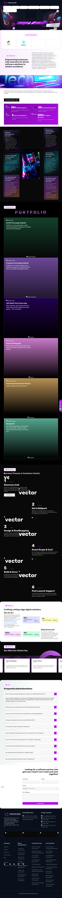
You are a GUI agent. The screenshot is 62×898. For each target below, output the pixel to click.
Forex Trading (54, 7)
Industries (22, 7)
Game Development (9, 10)
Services (15, 7)
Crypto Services (33, 7)
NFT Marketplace (44, 7)
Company (6, 7)
